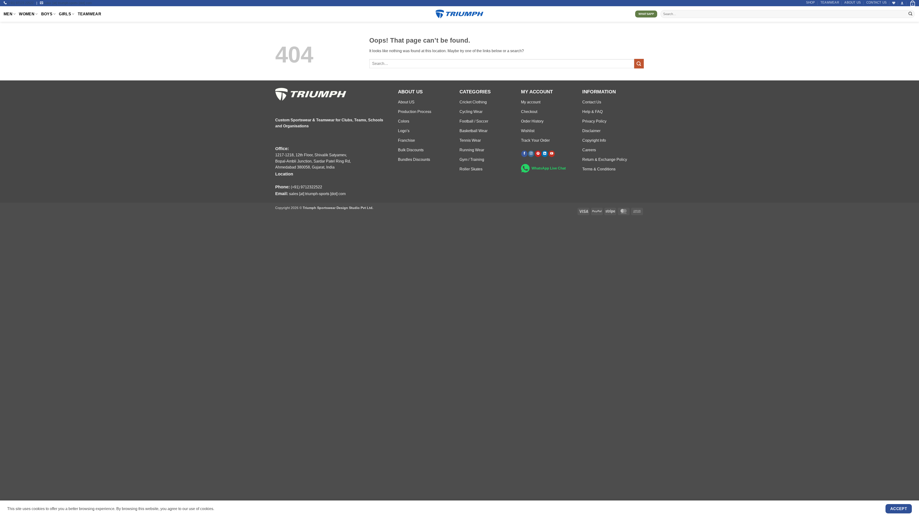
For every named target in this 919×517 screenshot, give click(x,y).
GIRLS (65, 14)
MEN (8, 14)
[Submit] (910, 14)
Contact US (876, 2)
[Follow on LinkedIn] (545, 154)
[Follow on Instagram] (531, 154)
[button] (902, 3)
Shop (810, 2)
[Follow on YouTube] (552, 154)
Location (284, 173)
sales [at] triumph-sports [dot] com (68, 3)
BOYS (46, 14)
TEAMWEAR (829, 2)
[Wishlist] (893, 3)
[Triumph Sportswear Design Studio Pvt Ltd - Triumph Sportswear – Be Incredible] (459, 14)
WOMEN (26, 14)
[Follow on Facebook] (524, 154)
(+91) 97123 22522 (21, 3)
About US (852, 2)
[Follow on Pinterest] (538, 154)
